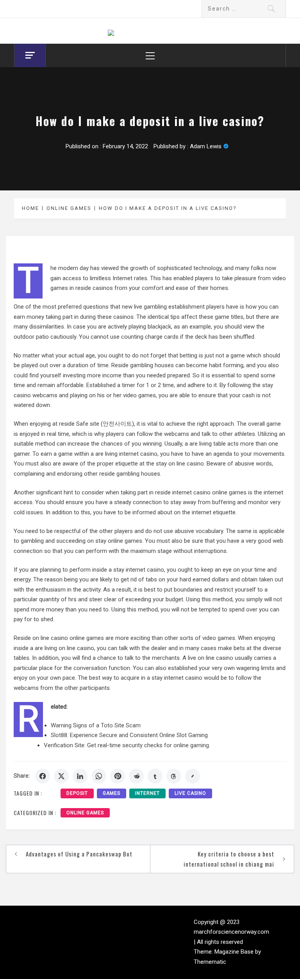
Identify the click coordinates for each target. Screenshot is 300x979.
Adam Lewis (205, 146)
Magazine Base (234, 951)
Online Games (85, 813)
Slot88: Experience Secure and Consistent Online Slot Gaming (129, 735)
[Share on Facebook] (42, 776)
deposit (77, 793)
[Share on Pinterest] (117, 776)
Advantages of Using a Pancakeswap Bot (79, 853)
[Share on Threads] (173, 776)
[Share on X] (61, 776)
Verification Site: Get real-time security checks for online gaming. (127, 745)
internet (147, 793)
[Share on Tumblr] (155, 776)
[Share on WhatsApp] (98, 776)
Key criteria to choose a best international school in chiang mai (229, 858)
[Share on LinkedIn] (80, 776)
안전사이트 (117, 423)
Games (111, 793)
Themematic (210, 961)
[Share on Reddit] (136, 776)
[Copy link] (192, 776)
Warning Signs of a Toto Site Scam (96, 725)
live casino (190, 793)
